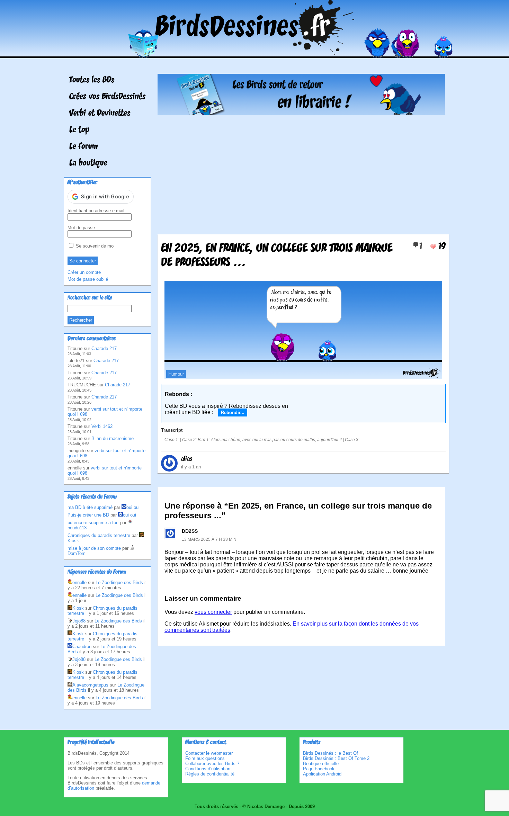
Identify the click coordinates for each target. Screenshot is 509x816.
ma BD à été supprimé (90, 507)
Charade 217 (104, 348)
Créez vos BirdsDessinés (107, 97)
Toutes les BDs (91, 80)
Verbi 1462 (102, 426)
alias (186, 459)
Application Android (322, 774)
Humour (176, 374)
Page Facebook (318, 768)
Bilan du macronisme (112, 438)
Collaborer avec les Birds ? (212, 763)
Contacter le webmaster (209, 753)
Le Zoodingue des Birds (119, 582)
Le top (79, 130)
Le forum (83, 147)
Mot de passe (81, 227)
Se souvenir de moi (94, 246)
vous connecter (213, 612)
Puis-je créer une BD (88, 515)
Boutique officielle (321, 763)
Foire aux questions (205, 758)
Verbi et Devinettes (99, 113)
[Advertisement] (301, 172)
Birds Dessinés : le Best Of (330, 753)
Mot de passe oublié (88, 279)
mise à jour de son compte (94, 548)
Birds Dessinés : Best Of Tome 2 (336, 758)
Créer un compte (84, 272)
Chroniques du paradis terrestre (99, 535)
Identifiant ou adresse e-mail (96, 210)
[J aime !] (433, 246)
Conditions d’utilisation (207, 768)
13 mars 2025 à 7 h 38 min (209, 539)
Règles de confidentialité (209, 774)
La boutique (88, 163)
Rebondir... (232, 412)
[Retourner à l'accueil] (254, 53)
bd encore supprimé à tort (93, 522)
